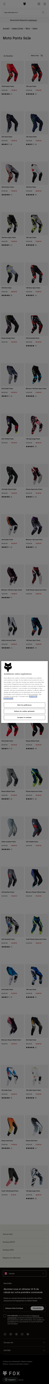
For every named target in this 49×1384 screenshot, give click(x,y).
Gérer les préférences (24, 705)
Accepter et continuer (24, 717)
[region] (24, 692)
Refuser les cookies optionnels (24, 711)
